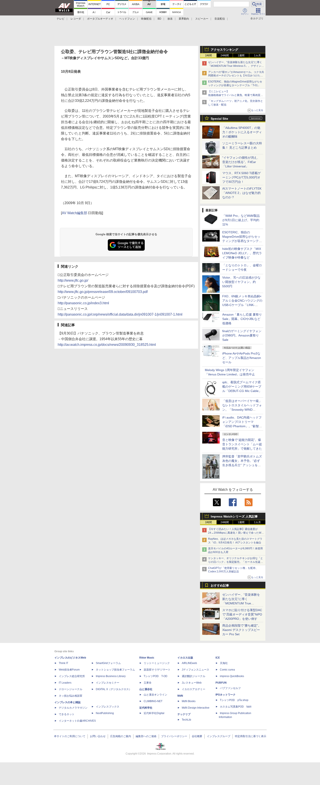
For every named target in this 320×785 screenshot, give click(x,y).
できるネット (66, 714)
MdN (180, 695)
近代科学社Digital (154, 713)
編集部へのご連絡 (146, 736)
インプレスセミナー (107, 682)
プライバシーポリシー (174, 736)
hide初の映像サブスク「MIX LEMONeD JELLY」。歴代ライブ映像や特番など (242, 253)
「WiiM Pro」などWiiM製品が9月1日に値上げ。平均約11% (241, 220)
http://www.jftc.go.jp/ (73, 280)
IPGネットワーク (226, 694)
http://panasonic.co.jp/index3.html (83, 303)
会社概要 (197, 736)
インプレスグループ (218, 736)
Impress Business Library (111, 676)
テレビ (60, 18)
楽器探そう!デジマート (157, 669)
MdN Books (188, 701)
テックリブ (183, 714)
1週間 (241, 55)
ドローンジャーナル (70, 689)
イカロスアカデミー (193, 689)
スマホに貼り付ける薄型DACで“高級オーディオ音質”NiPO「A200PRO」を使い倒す (242, 614)
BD (159, 18)
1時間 (208, 55)
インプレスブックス (107, 706)
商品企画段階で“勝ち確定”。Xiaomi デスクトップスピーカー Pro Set (241, 630)
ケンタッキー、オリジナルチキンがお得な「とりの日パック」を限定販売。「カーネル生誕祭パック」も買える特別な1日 (235, 562)
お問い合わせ (98, 736)
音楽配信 (219, 18)
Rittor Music (146, 657)
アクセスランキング (224, 49)
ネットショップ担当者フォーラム (115, 669)
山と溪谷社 (145, 689)
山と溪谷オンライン (155, 694)
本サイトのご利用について (69, 736)
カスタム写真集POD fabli (235, 706)
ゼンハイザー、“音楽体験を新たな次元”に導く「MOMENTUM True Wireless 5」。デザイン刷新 (236, 66)
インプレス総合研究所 (72, 676)
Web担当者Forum (69, 669)
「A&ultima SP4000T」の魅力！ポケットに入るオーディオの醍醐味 (242, 132)
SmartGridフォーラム (108, 663)
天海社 (224, 663)
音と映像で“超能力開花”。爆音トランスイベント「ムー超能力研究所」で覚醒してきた (242, 444)
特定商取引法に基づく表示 (250, 736)
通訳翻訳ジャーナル (193, 676)
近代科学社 (145, 707)
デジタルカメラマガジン (73, 707)
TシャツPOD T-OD (155, 676)
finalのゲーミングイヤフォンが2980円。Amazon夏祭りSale (241, 335)
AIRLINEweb (189, 663)
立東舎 (148, 682)
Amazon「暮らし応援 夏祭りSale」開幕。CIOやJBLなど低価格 (242, 319)
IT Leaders (65, 682)
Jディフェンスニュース (195, 669)
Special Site (219, 118)
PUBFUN (221, 682)
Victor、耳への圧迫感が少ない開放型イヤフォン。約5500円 (241, 282)
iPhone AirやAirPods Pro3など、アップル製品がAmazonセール (241, 358)
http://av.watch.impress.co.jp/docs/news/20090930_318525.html (107, 344)
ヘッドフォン (127, 18)
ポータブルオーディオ (100, 18)
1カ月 (257, 55)
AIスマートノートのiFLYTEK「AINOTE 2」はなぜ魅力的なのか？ (241, 193)
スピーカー (201, 18)
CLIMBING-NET (153, 701)
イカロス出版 (185, 657)
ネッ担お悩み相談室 (70, 695)
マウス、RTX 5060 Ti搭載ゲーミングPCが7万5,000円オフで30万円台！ (241, 177)
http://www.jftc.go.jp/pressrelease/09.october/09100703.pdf (103, 292)
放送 (170, 18)
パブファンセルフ (230, 688)
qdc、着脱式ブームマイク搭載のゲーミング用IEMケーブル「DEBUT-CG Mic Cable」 (242, 386)
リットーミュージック (157, 663)
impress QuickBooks (232, 676)
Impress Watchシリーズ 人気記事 (234, 516)
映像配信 (146, 18)
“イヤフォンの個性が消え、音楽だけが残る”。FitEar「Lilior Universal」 (241, 162)
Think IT (63, 663)
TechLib (186, 719)
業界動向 (184, 18)
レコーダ (76, 18)
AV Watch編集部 (74, 213)
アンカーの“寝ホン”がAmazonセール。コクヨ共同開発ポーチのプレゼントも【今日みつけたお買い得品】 (236, 76)
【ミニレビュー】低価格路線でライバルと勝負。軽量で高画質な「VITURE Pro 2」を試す (235, 95)
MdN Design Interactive (195, 707)
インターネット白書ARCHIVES (77, 720)
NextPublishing (105, 713)
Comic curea (227, 669)
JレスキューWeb (192, 682)
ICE (218, 657)
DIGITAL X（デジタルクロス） (113, 689)
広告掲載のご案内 (120, 736)
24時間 (225, 55)
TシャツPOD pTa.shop (234, 700)
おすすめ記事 (220, 585)
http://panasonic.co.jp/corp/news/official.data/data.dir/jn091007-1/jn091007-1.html (120, 314)
